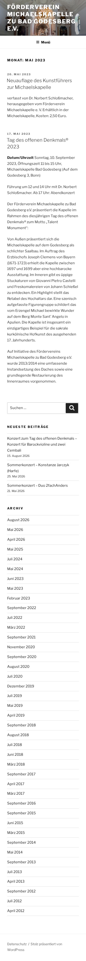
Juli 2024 (14, 559)
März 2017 (16, 793)
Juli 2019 (14, 696)
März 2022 (16, 627)
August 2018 (18, 735)
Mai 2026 (15, 530)
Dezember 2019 (20, 686)
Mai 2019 (15, 705)
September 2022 (21, 608)
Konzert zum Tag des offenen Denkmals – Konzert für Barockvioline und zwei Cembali (42, 444)
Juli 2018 (14, 745)
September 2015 (21, 813)
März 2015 (16, 833)
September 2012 (21, 891)
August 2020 (18, 666)
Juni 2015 (15, 823)
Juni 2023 (15, 579)
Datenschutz (17, 944)
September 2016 (21, 803)
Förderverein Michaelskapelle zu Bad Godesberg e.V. (41, 18)
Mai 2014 (15, 852)
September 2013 (21, 862)
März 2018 (16, 764)
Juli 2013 (14, 872)
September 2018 (21, 725)
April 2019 (16, 715)
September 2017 (21, 774)
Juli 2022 (14, 617)
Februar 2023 (18, 598)
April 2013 (16, 881)
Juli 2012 (14, 901)
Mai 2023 (15, 588)
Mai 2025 (15, 549)
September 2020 (21, 657)
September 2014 (21, 842)
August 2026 (18, 520)
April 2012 (15, 911)
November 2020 (21, 647)
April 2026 (16, 539)
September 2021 (21, 637)
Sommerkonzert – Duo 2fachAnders (37, 485)
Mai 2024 (15, 569)
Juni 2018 (15, 754)
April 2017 (15, 784)
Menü (45, 42)
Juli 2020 (14, 676)
